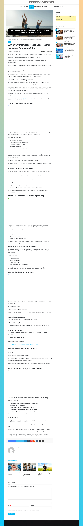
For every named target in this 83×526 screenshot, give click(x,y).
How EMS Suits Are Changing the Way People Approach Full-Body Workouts (44, 473)
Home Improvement (38, 6)
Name (9, 501)
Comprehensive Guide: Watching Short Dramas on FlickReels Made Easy (69, 31)
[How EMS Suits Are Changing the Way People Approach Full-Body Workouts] (45, 467)
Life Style (46, 6)
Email (9, 505)
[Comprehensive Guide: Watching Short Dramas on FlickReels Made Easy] (59, 32)
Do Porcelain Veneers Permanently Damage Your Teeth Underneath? (14, 472)
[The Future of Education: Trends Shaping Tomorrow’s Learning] (59, 51)
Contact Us (56, 6)
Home (21, 6)
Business (26, 6)
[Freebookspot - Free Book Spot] (41, 2)
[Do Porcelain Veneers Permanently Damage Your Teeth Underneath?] (14, 467)
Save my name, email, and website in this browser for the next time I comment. (24, 510)
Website (32, 505)
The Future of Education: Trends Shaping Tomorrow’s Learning (69, 50)
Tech (51, 6)
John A (11, 51)
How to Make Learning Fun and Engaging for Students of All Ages (69, 44)
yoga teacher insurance (27, 98)
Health (31, 6)
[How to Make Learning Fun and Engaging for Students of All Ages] (59, 45)
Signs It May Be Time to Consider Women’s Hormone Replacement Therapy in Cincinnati (29, 473)
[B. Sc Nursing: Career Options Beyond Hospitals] (59, 56)
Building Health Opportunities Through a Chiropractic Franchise (25, 344)
